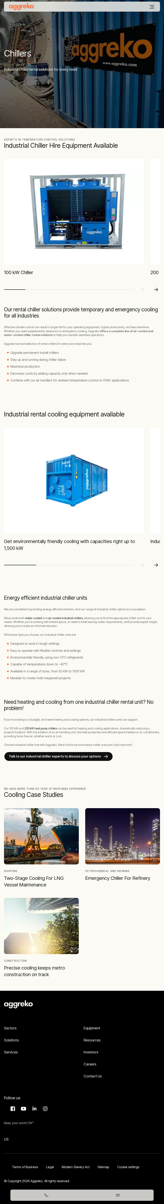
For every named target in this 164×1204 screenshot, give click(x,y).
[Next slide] (156, 290)
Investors (91, 1052)
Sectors (10, 1028)
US (6, 1139)
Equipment (92, 1028)
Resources (92, 1040)
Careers (90, 1064)
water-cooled (33, 618)
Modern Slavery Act (76, 1167)
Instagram (44, 1108)
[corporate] (21, 6)
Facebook (12, 1108)
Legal (50, 1167)
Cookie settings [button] (128, 1167)
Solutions (11, 1040)
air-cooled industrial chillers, (65, 618)
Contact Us (93, 1076)
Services (11, 1052)
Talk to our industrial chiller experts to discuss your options (55, 756)
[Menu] (152, 7)
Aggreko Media (23, 1108)
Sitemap (103, 1167)
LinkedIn (33, 1108)
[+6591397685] (46, 1195)
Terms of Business (25, 1167)
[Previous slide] (143, 290)
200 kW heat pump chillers (40, 728)
